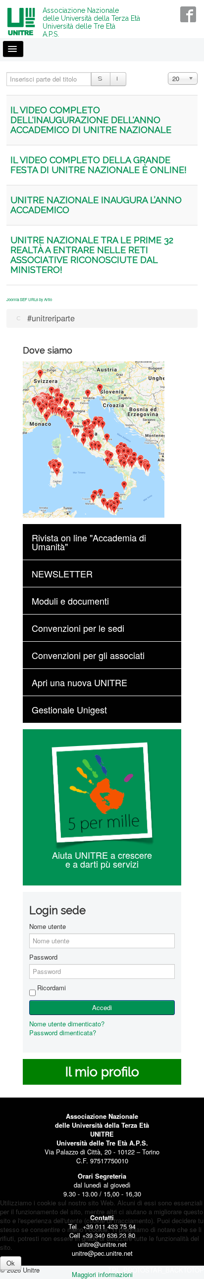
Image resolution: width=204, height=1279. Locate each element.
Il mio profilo (102, 1071)
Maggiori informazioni (102, 1274)
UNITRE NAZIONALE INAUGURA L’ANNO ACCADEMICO (96, 205)
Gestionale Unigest (69, 709)
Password (43, 957)
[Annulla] (118, 79)
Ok (10, 1263)
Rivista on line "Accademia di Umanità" (89, 542)
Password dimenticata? (62, 1032)
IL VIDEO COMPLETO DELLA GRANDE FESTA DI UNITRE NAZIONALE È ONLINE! (98, 165)
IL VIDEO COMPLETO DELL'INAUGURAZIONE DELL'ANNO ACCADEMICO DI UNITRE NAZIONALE (90, 120)
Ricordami (51, 987)
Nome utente (47, 926)
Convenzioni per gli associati (88, 655)
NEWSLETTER (62, 573)
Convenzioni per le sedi (78, 627)
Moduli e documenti (70, 600)
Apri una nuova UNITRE (79, 682)
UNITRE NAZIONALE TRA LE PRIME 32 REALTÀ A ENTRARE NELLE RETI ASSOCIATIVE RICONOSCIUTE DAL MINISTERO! (91, 255)
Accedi (102, 1007)
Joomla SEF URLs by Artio (29, 299)
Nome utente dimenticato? (66, 1023)
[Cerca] (100, 79)
